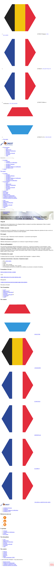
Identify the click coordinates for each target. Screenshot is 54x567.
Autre (7, 155)
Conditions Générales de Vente (9, 196)
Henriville (5, 555)
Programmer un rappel (23, 258)
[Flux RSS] (4, 525)
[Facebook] (4, 518)
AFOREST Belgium (10, 164)
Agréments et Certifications (11, 162)
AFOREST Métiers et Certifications (13, 166)
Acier (7, 148)
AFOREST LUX (9, 167)
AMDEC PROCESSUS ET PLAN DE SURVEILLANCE (11, 277)
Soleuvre (5, 551)
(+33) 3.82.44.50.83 (13, 103)
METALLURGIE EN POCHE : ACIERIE (8, 272)
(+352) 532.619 (48, 137)
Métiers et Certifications (11, 150)
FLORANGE (37, 401)
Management (8, 149)
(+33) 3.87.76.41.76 (46, 68)
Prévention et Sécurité (10, 153)
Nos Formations (6, 211)
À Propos (8, 161)
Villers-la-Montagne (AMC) (9, 557)
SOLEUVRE (37, 334)
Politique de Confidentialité (8, 195)
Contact (4, 169)
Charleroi (5, 552)
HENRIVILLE (37, 435)
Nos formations (6, 147)
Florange (5, 553)
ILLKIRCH (37, 468)
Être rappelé (3, 171)
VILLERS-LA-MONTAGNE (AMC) (42, 502)
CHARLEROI (37, 367)
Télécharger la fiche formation (6, 258)
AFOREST (8, 165)
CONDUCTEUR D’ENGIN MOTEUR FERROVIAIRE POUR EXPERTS (14, 282)
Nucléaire (8, 152)
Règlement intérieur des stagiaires (10, 198)
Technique (8, 154)
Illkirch (4, 556)
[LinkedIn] (4, 522)
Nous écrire (16, 258)
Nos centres (5, 139)
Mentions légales (6, 194)
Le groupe (5, 160)
